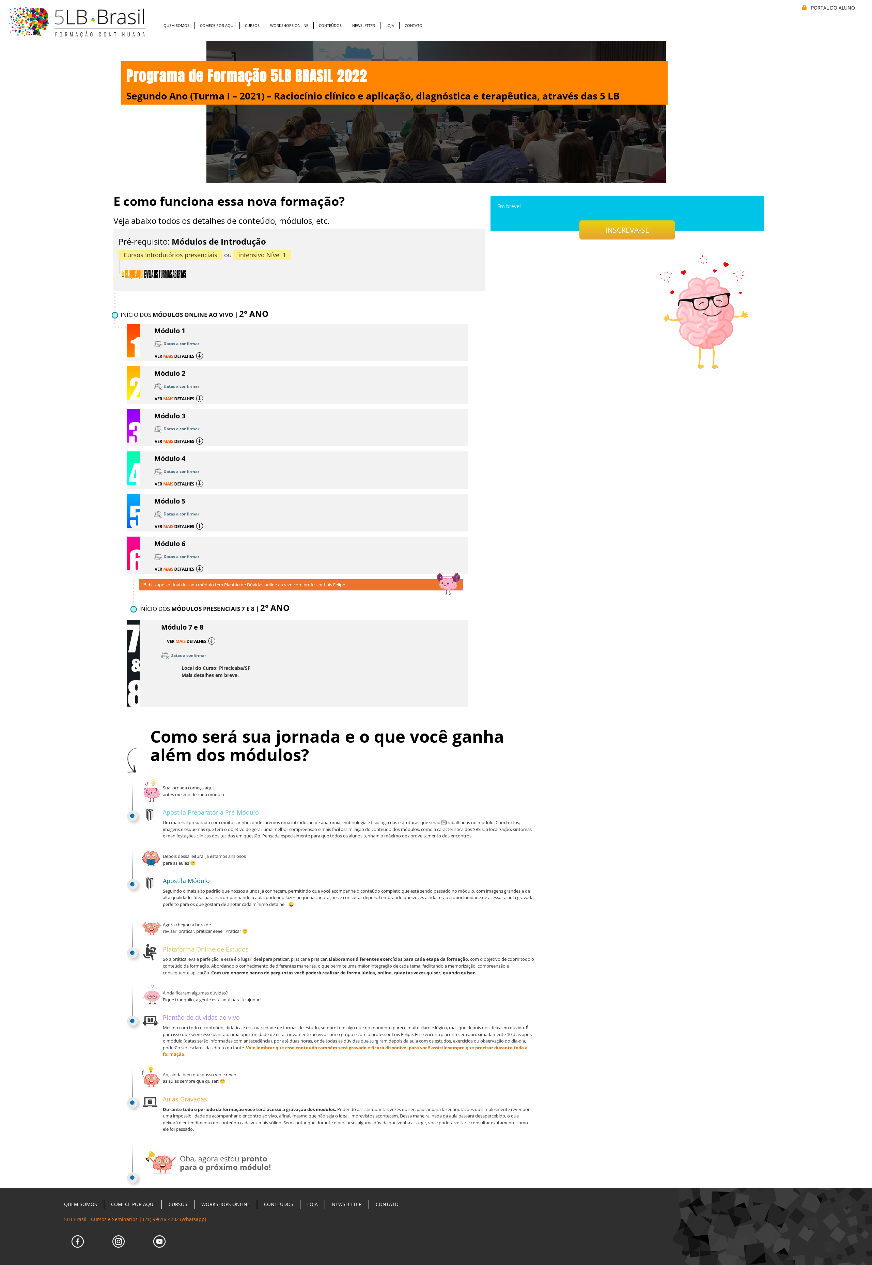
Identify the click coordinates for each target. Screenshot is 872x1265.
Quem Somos (176, 25)
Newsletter (363, 25)
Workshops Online (289, 25)
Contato (413, 25)
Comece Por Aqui (217, 25)
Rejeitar (128, 1249)
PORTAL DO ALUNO (832, 7)
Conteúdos (330, 25)
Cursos (252, 25)
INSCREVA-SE (627, 230)
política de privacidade (71, 1234)
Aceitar (63, 1249)
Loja (390, 25)
